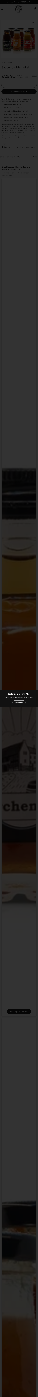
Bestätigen (19, 702)
